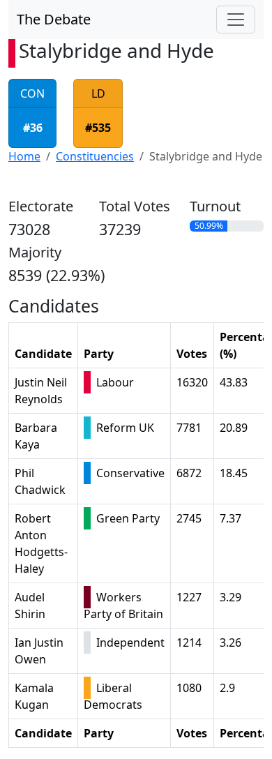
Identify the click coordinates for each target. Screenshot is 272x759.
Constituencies (95, 156)
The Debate (54, 19)
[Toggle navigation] (235, 19)
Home (24, 156)
